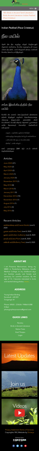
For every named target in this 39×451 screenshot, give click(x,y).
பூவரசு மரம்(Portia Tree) (12, 231)
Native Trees (20, 329)
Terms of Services (27, 430)
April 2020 (8, 170)
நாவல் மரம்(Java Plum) (12, 239)
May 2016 (8, 211)
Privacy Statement (12, 430)
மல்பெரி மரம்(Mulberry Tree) (14, 242)
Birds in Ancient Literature (20, 326)
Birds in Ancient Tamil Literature (20, 13)
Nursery (20, 323)
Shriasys (31, 432)
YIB (4, 13)
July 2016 (7, 207)
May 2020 (8, 167)
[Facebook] (13, 446)
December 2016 (10, 196)
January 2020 (9, 178)
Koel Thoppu (20, 332)
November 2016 (10, 200)
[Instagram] (21, 446)
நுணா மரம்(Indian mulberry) (14, 235)
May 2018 (8, 185)
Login (20, 335)
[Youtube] (25, 446)
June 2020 (8, 163)
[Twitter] (17, 446)
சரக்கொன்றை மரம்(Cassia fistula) (16, 225)
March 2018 (8, 189)
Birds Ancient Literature (12, 15)
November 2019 (10, 181)
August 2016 (9, 203)
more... (27, 282)
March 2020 (8, 174)
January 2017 (9, 192)
